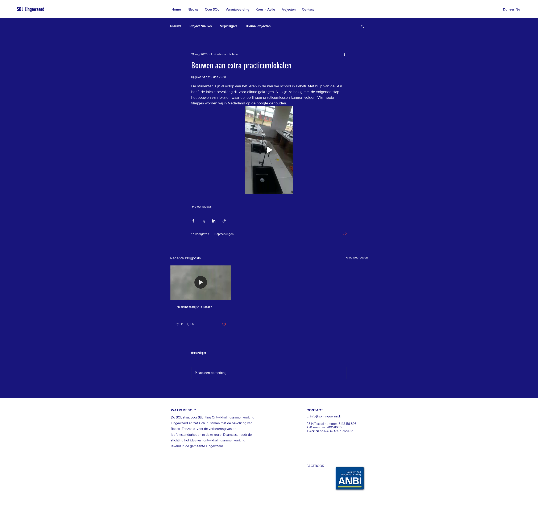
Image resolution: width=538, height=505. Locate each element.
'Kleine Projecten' (258, 26)
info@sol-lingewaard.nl (326, 416)
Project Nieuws (201, 26)
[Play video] (269, 150)
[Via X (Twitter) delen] (204, 221)
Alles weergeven (357, 257)
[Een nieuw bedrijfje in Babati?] (200, 282)
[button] (265, 9)
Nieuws (175, 26)
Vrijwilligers (228, 26)
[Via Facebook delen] (193, 221)
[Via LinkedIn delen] (214, 221)
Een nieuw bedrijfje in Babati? (193, 307)
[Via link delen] (224, 221)
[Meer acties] (344, 54)
